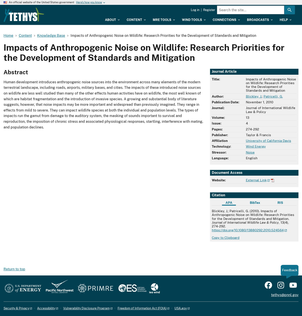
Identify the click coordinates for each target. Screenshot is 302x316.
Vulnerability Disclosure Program (86, 308)
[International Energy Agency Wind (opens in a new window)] (154, 288)
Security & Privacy (16, 308)
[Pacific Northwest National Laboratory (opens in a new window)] (58, 289)
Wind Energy (256, 146)
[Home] (24, 15)
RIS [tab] (280, 202)
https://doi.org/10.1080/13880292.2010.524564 (248, 230)
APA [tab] (229, 202)
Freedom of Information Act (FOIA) (142, 308)
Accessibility (46, 308)
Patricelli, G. (273, 96)
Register (209, 9)
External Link (256, 180)
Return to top (14, 269)
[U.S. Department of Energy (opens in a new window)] (23, 288)
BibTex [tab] (255, 202)
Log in (195, 9)
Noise (250, 152)
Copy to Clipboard (225, 238)
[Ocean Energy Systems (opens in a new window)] (133, 288)
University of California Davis (268, 141)
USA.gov (180, 308)
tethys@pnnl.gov (284, 295)
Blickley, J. (254, 96)
